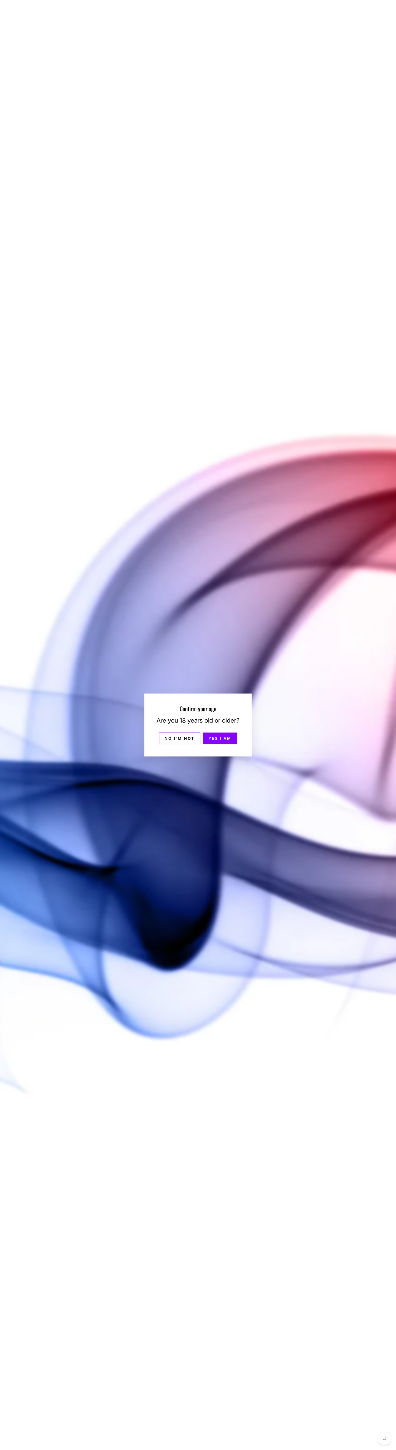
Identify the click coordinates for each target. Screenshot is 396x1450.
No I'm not (179, 738)
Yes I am (220, 738)
